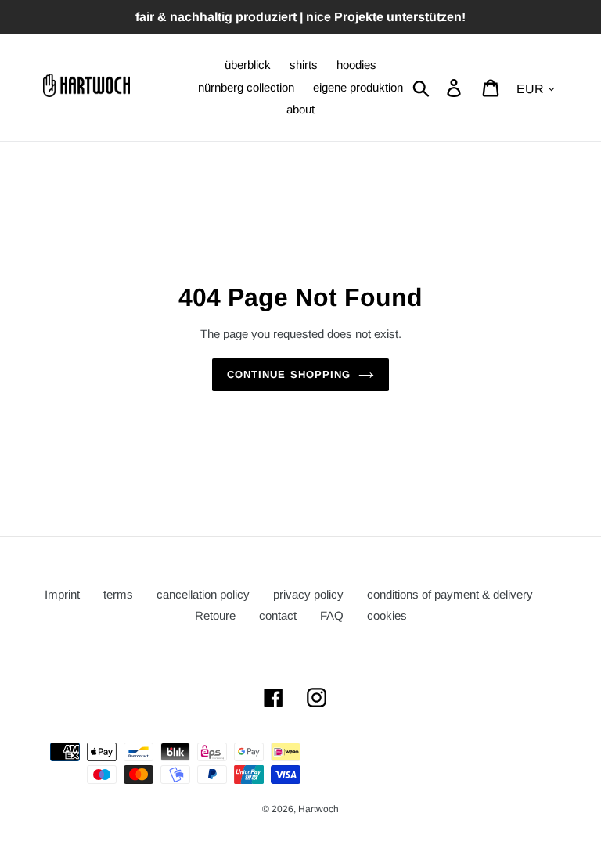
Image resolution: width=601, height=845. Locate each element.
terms (118, 594)
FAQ (332, 615)
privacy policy (308, 594)
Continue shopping (289, 374)
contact (278, 615)
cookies (387, 615)
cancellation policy (203, 594)
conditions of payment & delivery (450, 594)
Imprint (62, 594)
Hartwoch (318, 809)
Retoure (215, 615)
